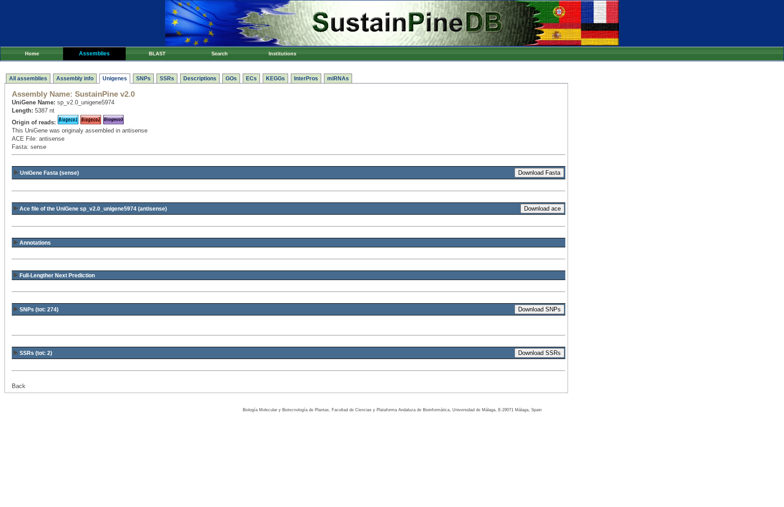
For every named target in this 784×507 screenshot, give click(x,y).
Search (219, 53)
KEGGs (275, 78)
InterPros (306, 78)
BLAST (157, 53)
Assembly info (74, 78)
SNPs (143, 78)
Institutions (282, 53)
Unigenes (115, 78)
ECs (251, 78)
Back (18, 386)
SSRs (167, 78)
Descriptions (199, 78)
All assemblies (28, 78)
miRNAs (338, 78)
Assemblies (94, 53)
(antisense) (93, 209)
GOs (231, 78)
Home (32, 53)
